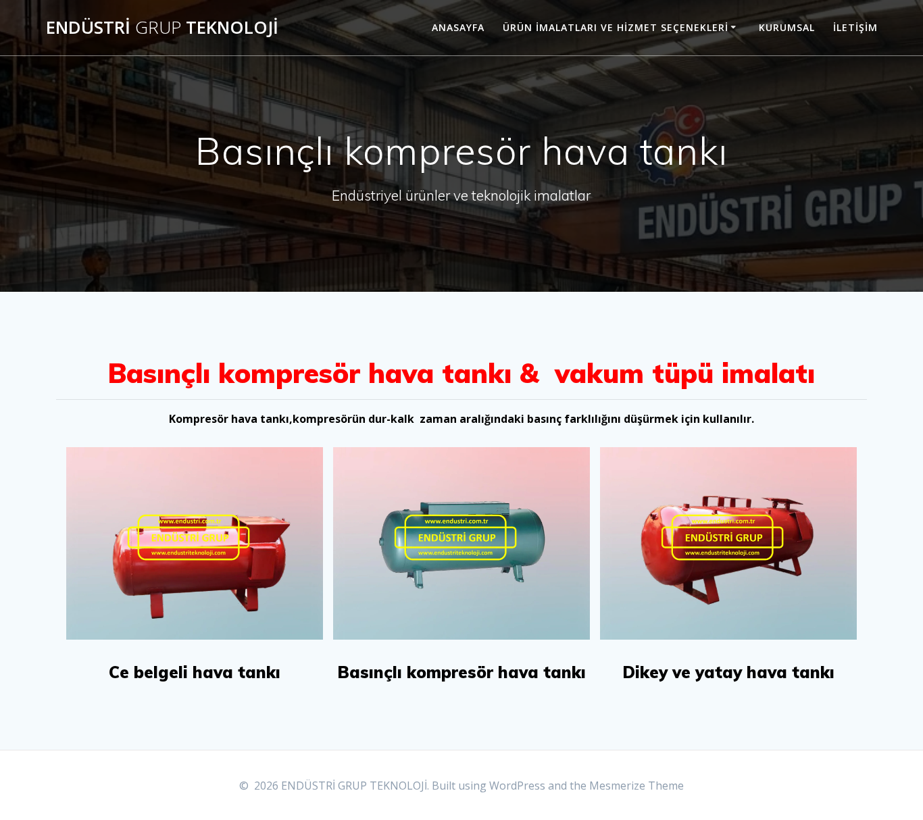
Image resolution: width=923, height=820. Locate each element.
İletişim (855, 27)
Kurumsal (787, 27)
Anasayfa (458, 27)
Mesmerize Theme (636, 785)
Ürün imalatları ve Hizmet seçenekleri (615, 27)
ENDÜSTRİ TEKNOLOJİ (162, 27)
